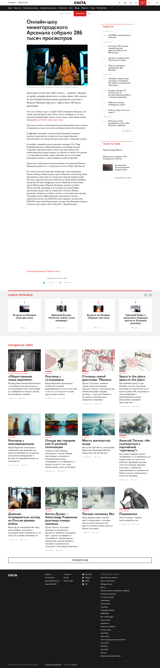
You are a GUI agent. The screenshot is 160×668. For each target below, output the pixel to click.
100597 (137, 406)
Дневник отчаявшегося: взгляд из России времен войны (24, 519)
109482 (61, 550)
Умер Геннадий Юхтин (112, 150)
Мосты (103, 587)
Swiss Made (105, 633)
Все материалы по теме (122, 178)
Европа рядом (105, 620)
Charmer (74, 665)
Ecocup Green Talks (107, 597)
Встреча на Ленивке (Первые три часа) (98, 316)
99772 (100, 403)
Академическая (48, 8)
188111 (25, 328)
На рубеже (104, 607)
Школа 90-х (105, 649)
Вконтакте (88, 574)
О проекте (11, 2)
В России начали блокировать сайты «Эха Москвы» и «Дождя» (118, 123)
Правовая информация (53, 665)
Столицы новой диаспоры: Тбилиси (96, 378)
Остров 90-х (105, 643)
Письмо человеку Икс (98, 514)
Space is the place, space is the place (132, 378)
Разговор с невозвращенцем (21, 442)
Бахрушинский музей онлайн (111, 656)
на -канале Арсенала (50, 120)
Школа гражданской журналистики (113, 639)
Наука (92, 8)
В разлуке (48, 373)
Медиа (77, 8)
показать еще (80, 560)
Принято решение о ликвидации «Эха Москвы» (117, 68)
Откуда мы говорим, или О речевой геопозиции (60, 444)
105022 (135, 479)
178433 (99, 328)
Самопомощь (105, 600)
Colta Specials (101, 8)
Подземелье (128, 514)
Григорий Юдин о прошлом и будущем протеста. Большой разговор (136, 319)
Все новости (126, 131)
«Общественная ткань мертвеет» (20, 378)
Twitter (87, 581)
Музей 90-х (104, 646)
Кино (10, 8)
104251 (99, 457)
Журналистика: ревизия (109, 577)
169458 (136, 328)
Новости (80, 13)
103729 (26, 465)
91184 (97, 532)
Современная (30, 8)
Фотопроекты (50, 577)
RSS (86, 584)
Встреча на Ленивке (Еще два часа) (24, 316)
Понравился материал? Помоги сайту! (43, 271)
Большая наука (106, 630)
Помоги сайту (23, 2)
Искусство (17, 8)
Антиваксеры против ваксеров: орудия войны (122, 167)
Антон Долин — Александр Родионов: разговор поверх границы (61, 519)
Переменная (105, 623)
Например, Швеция (107, 610)
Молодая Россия (106, 584)
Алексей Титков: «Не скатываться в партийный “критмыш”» (134, 445)
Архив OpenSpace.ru (52, 581)
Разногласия (105, 636)
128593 (137, 524)
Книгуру (103, 653)
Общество (84, 8)
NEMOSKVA (105, 613)
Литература (63, 8)
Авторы (66, 577)
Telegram (88, 577)
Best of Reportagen (107, 617)
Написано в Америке (108, 626)
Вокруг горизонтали (108, 581)
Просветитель (105, 604)
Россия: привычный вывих (18, 373)
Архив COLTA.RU (51, 584)
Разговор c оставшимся (54, 378)
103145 (62, 471)
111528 (25, 539)
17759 (24, 398)
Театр (71, 8)
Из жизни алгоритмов (108, 594)
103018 (63, 398)
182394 (62, 328)
